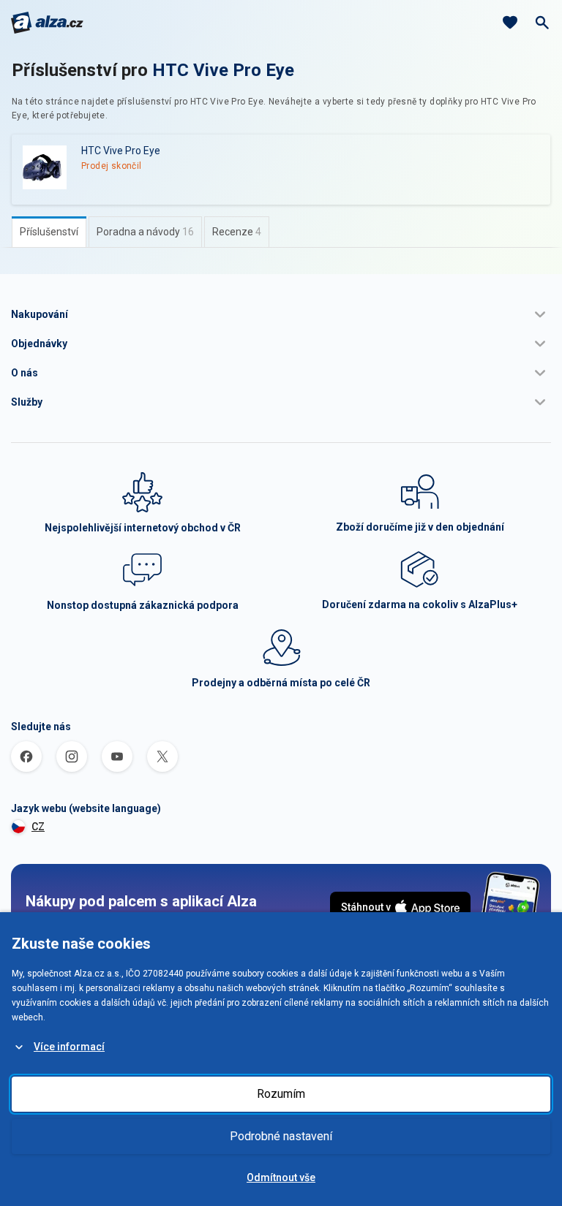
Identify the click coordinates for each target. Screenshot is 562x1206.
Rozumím (281, 1094)
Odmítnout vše (281, 1177)
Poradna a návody (145, 232)
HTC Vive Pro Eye (223, 70)
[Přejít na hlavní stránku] (47, 23)
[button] (281, 314)
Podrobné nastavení (281, 1136)
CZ (38, 827)
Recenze (236, 232)
